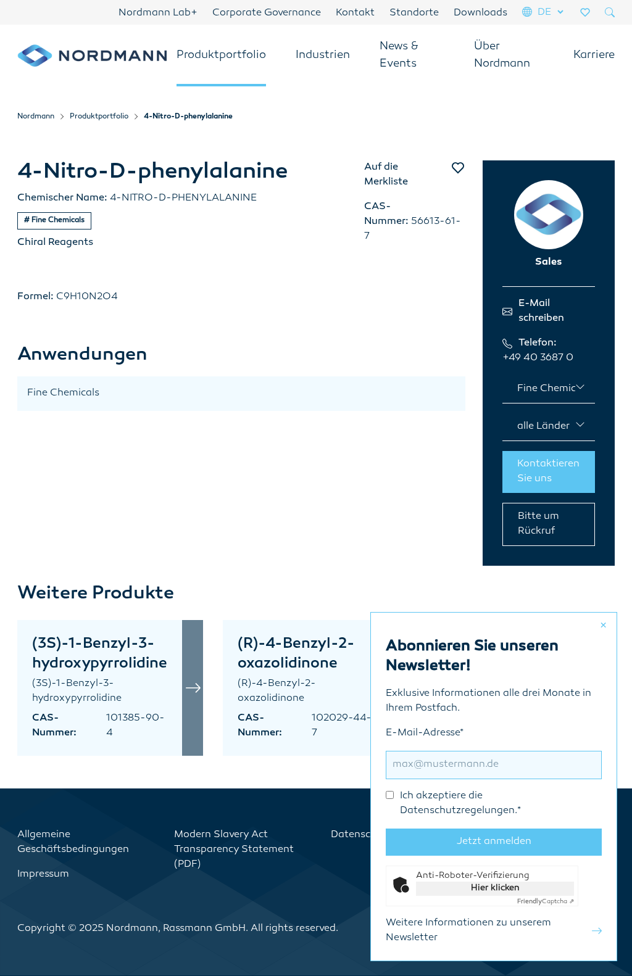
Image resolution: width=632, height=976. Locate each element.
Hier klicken (495, 888)
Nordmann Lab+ (158, 13)
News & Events (399, 55)
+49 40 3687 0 (537, 358)
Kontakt (355, 13)
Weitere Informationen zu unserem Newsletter (468, 930)
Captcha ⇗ (545, 901)
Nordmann (35, 117)
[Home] (92, 55)
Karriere (594, 55)
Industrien (323, 55)
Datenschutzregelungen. (458, 811)
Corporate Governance (266, 13)
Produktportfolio (221, 55)
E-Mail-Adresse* (453, 772)
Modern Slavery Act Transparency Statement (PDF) (234, 850)
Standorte (414, 13)
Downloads (480, 13)
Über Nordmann (502, 55)
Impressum (43, 874)
